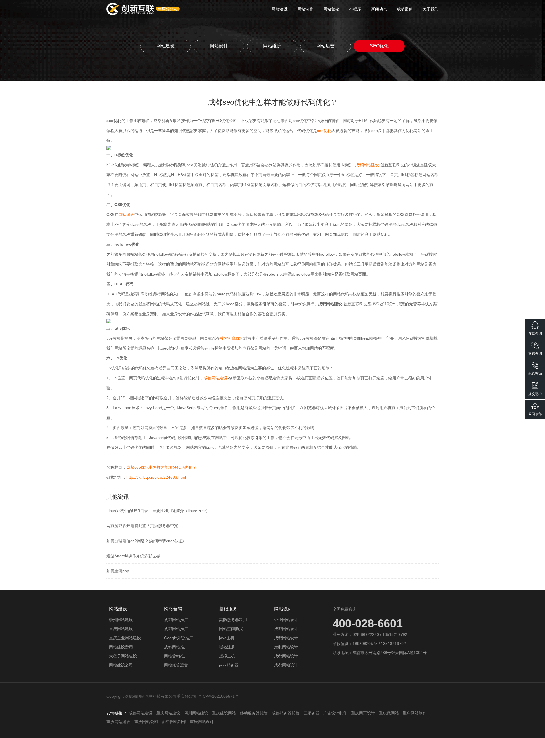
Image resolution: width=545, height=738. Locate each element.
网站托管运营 (176, 665)
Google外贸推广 (178, 638)
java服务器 (228, 665)
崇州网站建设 (121, 619)
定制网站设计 (286, 647)
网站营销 (331, 9)
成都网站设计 (286, 628)
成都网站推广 (176, 619)
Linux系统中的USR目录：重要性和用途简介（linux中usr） (158, 510)
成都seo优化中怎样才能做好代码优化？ (161, 467)
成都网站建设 (367, 165)
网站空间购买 (231, 628)
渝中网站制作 (174, 721)
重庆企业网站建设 (125, 638)
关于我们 (431, 9)
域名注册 (227, 647)
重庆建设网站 (224, 713)
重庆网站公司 (146, 721)
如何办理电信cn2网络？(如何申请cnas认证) (145, 541)
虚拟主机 (227, 656)
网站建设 (280, 9)
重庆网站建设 (121, 628)
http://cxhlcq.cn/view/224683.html (156, 477)
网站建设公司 (121, 665)
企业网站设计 (286, 619)
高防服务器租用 (233, 619)
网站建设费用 (121, 647)
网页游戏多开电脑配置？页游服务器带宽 (142, 525)
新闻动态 (379, 9)
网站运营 (325, 45)
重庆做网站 (389, 713)
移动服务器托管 (254, 713)
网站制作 (305, 9)
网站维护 (272, 45)
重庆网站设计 (202, 721)
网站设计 (219, 45)
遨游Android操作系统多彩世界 (133, 556)
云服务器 (311, 713)
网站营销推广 (176, 656)
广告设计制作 (335, 713)
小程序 (355, 9)
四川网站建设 (196, 713)
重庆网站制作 (415, 713)
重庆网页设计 (363, 713)
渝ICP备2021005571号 (218, 696)
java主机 (226, 638)
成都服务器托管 (285, 713)
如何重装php (117, 571)
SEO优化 (379, 45)
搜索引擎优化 (232, 338)
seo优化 (324, 130)
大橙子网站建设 (123, 656)
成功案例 (405, 9)
